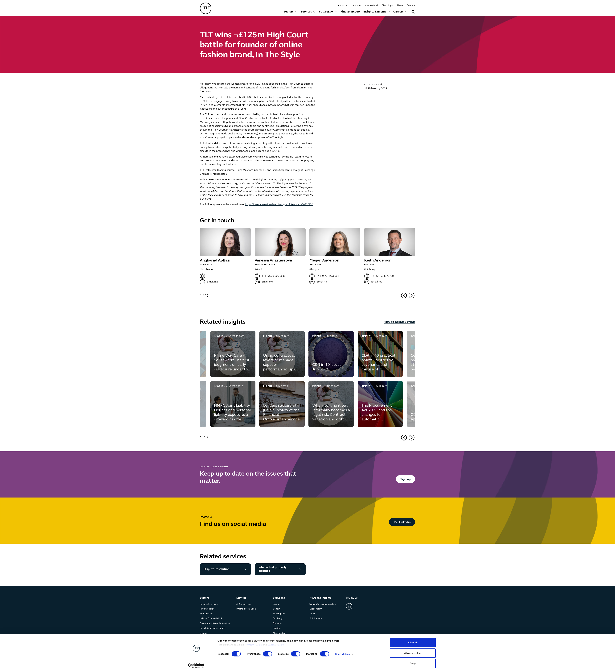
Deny (413, 663)
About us (342, 5)
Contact (411, 5)
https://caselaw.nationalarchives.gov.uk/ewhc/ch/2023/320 (279, 204)
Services (306, 11)
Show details (342, 654)
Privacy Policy (253, 644)
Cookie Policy (275, 644)
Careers (398, 11)
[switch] (267, 653)
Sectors (288, 11)
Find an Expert (350, 11)
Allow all (413, 642)
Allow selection (412, 653)
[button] (290, 12)
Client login (387, 5)
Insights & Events (374, 11)
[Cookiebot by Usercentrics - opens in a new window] (196, 665)
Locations (356, 5)
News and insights (320, 598)
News (400, 5)
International (371, 5)
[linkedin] (349, 606)
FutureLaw (326, 11)
